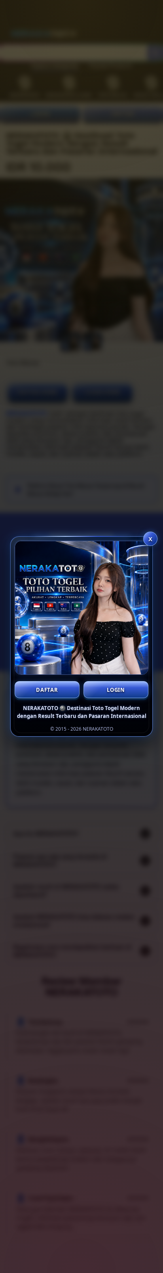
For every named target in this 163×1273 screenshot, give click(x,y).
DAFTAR (47, 689)
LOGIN (116, 689)
